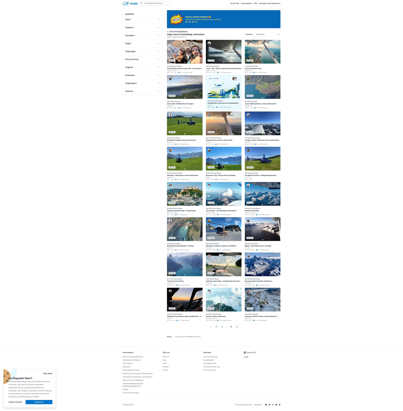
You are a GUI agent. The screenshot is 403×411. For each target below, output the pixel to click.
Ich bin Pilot (234, 3)
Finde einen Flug (209, 370)
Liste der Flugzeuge (210, 357)
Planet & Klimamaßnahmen (133, 357)
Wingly (169, 336)
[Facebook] (266, 405)
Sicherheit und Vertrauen (132, 360)
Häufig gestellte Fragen (131, 370)
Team (165, 363)
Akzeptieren (39, 402)
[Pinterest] (279, 405)
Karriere (166, 367)
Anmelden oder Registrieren (269, 3)
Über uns (166, 357)
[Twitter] (269, 405)
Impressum (258, 405)
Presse (165, 370)
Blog (164, 360)
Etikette (125, 389)
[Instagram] (273, 405)
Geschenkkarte (246, 3)
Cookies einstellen (15, 402)
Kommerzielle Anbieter (131, 393)
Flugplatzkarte (208, 360)
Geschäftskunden (209, 363)
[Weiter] (237, 327)
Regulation (127, 367)
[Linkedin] (276, 405)
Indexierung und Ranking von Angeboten (137, 377)
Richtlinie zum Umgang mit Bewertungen (138, 373)
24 (231, 327)
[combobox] (155, 3)
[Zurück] (210, 327)
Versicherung (127, 363)
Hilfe (255, 3)
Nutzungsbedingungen (243, 405)
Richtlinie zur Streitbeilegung (133, 380)
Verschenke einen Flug (211, 367)
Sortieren (249, 34)
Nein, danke (47, 373)
